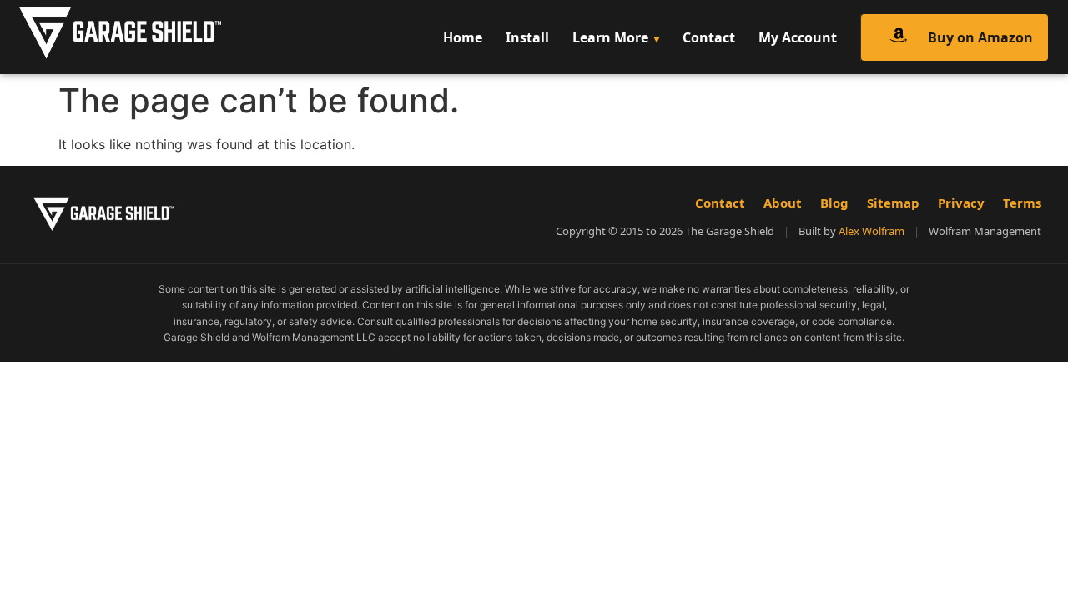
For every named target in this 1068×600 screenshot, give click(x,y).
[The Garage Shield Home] (155, 37)
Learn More (610, 37)
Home (462, 37)
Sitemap (893, 202)
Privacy (961, 202)
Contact (709, 37)
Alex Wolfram (871, 230)
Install (527, 37)
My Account (797, 37)
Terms (1022, 202)
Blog (834, 202)
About (782, 202)
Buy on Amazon (980, 37)
